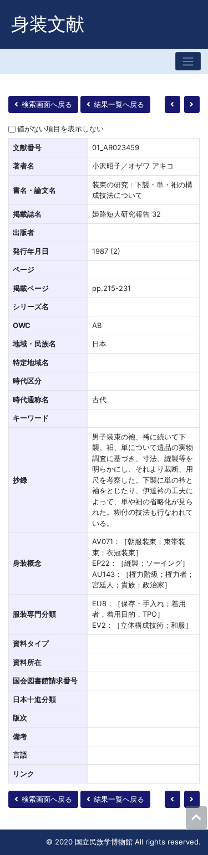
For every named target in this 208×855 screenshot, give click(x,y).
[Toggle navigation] (188, 61)
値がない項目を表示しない (60, 128)
